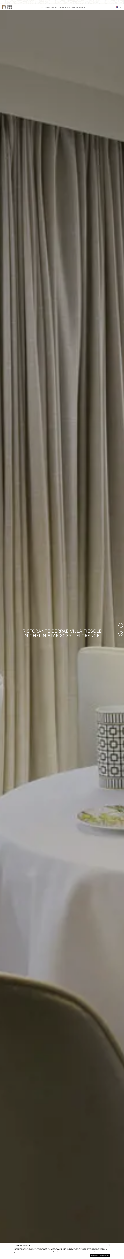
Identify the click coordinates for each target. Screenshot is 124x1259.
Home (42, 7)
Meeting (61, 7)
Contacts (67, 7)
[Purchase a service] (120, 625)
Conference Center (103, 2)
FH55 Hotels (18, 2)
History (47, 7)
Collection (54, 7)
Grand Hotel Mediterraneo (78, 2)
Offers (73, 7)
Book (85, 7)
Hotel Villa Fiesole (52, 2)
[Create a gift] (120, 633)
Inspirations (79, 7)
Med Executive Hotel (64, 2)
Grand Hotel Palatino (29, 2)
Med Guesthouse (92, 2)
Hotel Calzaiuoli (41, 2)
